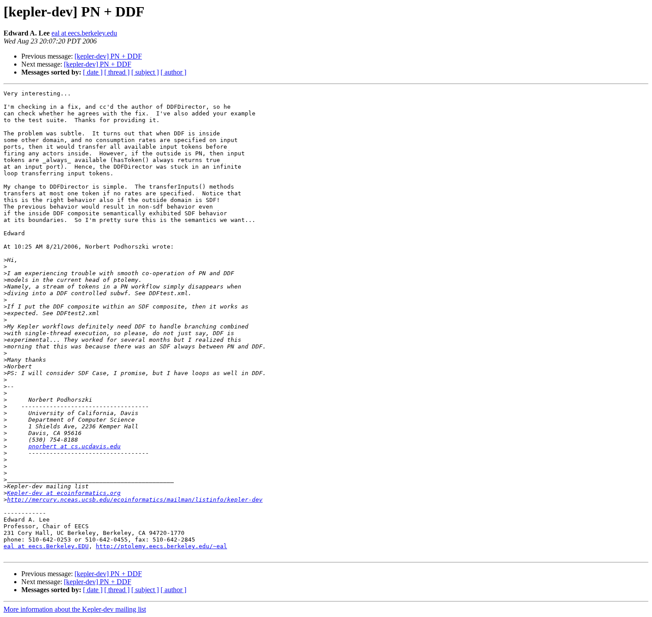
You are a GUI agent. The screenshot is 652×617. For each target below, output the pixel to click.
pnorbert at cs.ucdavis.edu (74, 446)
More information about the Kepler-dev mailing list (75, 609)
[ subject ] (145, 72)
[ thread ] (117, 72)
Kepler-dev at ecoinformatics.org (64, 493)
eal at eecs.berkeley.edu (84, 33)
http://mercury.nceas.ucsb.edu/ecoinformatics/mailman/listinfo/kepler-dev (135, 499)
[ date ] (92, 72)
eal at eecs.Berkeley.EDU (46, 546)
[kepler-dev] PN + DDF (108, 56)
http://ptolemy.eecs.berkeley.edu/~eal (161, 546)
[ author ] (173, 72)
